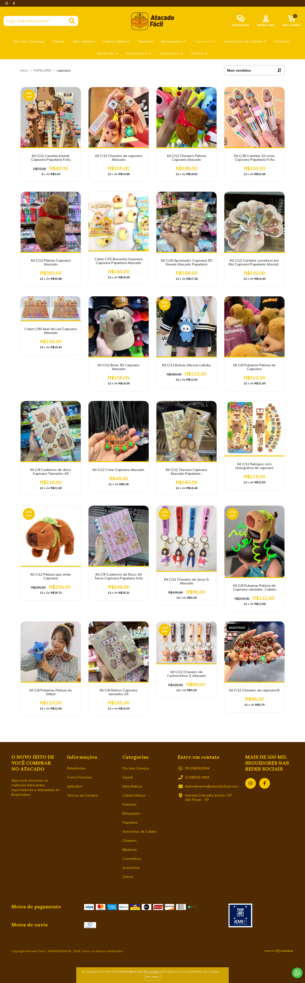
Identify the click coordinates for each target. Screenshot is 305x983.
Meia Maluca (84, 41)
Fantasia (145, 41)
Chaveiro (283, 41)
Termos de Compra (82, 795)
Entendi (152, 976)
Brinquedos (172, 41)
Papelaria (203, 41)
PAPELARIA (42, 70)
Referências (76, 768)
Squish (59, 41)
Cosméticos (137, 53)
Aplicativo (74, 786)
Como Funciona (79, 777)
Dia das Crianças (29, 41)
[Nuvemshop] (279, 951)
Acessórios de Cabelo (244, 41)
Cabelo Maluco (116, 41)
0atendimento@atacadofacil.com (211, 786)
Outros (198, 53)
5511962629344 (197, 768)
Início (24, 70)
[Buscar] (72, 21)
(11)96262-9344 (197, 777)
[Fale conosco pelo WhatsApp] (297, 973)
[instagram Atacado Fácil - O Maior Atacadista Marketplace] (7, 3)
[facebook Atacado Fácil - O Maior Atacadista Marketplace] (14, 3)
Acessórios (170, 53)
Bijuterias (106, 53)
